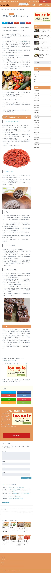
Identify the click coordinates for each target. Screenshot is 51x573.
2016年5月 (36, 127)
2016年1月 (36, 137)
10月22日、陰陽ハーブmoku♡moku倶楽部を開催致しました (41, 37)
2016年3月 (36, 132)
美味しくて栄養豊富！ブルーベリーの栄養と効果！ (19, 493)
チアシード (9, 171)
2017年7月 (36, 98)
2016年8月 (36, 120)
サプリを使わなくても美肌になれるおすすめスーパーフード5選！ (19, 490)
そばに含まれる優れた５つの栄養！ (16, 498)
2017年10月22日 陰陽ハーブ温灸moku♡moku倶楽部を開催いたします (41, 49)
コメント (4, 451)
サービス (30, 1)
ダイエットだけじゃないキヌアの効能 (23, 512)
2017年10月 (36, 93)
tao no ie (10, 571)
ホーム (2, 9)
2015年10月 (36, 142)
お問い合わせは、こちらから (9, 360)
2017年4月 (36, 105)
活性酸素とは (5, 509)
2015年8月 (36, 147)
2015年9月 (36, 144)
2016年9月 (36, 117)
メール (4, 467)
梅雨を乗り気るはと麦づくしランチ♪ (44, 56)
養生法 (33, 4)
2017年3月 (36, 107)
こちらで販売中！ (16, 435)
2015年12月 (36, 139)
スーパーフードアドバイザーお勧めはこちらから (14, 363)
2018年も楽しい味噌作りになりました (44, 31)
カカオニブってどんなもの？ (15, 496)
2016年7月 (36, 122)
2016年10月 (36, 115)
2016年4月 (36, 130)
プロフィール (36, 1)
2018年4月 (36, 90)
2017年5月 (36, 103)
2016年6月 (36, 125)
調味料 (27, 4)
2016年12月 (36, 110)
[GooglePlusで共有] (16, 22)
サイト (3, 472)
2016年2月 (36, 134)
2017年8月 (36, 95)
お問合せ (46, 1)
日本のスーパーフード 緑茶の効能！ (17, 487)
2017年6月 (36, 100)
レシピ (40, 4)
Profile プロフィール (5, 559)
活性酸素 (24, 41)
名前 (3, 461)
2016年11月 (36, 112)
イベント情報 (47, 4)
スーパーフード (20, 4)
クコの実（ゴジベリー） (12, 121)
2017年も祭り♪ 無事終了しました (44, 44)
